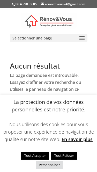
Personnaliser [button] (49, 164)
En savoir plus (77, 139)
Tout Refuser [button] (64, 155)
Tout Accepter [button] (35, 155)
